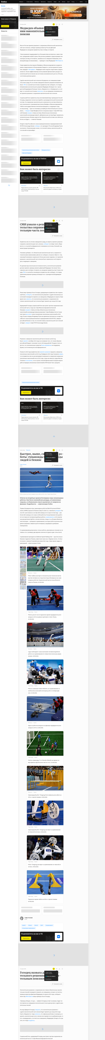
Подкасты (50, 1)
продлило (43, 1039)
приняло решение (45, 329)
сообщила (29, 283)
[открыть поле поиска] (86, 2)
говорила (37, 986)
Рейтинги (37, 1)
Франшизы (43, 1)
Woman (63, 1)
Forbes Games (30, 1)
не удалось (31, 997)
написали (40, 91)
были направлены (46, 322)
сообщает (46, 244)
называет (27, 298)
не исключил (28, 337)
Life (59, 1)
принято (25, 318)
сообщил (37, 126)
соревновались (50, 494)
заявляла (28, 287)
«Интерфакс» (32, 69)
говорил (27, 111)
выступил (28, 302)
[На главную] (4, 1)
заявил (61, 331)
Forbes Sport (23, 185)
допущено (58, 487)
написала (37, 990)
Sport (68, 1)
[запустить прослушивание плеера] (56, 24)
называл (29, 113)
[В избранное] (39, 136)
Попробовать (48, 34)
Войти (81, 1)
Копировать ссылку (58, 39)
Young (73, 1)
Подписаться (26, 163)
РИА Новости (59, 61)
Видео (55, 1)
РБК (25, 85)
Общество (46, 185)
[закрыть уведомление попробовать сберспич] (57, 28)
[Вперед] (66, 138)
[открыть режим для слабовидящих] (54, 24)
